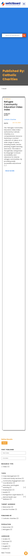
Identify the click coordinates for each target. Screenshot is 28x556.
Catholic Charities (10, 119)
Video (7, 99)
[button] (24, 3)
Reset (4, 443)
